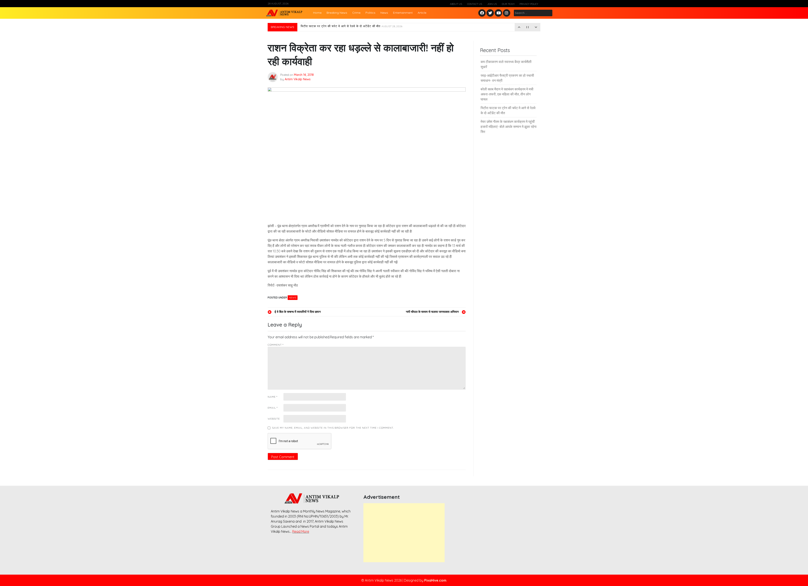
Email (273, 407)
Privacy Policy (529, 3)
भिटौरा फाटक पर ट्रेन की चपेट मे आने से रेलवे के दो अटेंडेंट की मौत (351, 27)
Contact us (474, 3)
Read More (300, 531)
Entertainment (403, 13)
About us (456, 3)
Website (274, 418)
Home (317, 13)
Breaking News (337, 13)
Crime (356, 13)
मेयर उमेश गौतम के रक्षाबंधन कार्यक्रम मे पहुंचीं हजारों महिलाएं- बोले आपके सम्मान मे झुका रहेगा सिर (509, 126)
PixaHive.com (435, 580)
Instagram (507, 13)
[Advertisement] (404, 532)
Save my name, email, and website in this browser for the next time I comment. (333, 427)
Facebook (483, 13)
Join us (492, 3)
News (384, 13)
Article (422, 13)
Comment (275, 344)
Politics (370, 13)
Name (272, 396)
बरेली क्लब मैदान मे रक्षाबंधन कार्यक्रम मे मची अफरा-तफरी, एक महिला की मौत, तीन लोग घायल (507, 94)
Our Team (508, 3)
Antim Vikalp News (298, 79)
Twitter (490, 13)
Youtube (498, 13)
